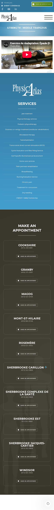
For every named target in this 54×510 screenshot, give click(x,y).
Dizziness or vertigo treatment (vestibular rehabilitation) (27, 129)
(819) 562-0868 (27, 370)
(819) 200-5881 (27, 248)
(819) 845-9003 (27, 473)
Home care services (27, 161)
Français (8, 3)
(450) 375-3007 (27, 272)
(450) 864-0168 (27, 321)
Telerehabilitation (27, 140)
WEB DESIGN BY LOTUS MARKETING (27, 492)
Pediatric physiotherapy (27, 124)
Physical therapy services (27, 119)
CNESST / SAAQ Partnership (27, 198)
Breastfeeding (27, 171)
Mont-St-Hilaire (27, 318)
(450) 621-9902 (27, 345)
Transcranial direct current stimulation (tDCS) (27, 145)
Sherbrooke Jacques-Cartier (27, 444)
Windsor (27, 470)
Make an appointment (43, 4)
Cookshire (27, 245)
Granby (27, 269)
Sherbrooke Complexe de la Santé (27, 393)
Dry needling (27, 193)
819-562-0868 (27, 421)
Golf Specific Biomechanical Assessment (27, 156)
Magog (27, 294)
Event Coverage (12, 6)
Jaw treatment (27, 114)
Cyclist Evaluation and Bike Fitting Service (27, 150)
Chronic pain (27, 182)
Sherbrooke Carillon (26, 367)
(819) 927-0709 (27, 297)
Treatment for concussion (27, 187)
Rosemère (27, 343)
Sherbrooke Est (27, 418)
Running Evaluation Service (27, 177)
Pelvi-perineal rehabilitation (27, 166)
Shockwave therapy (27, 135)
